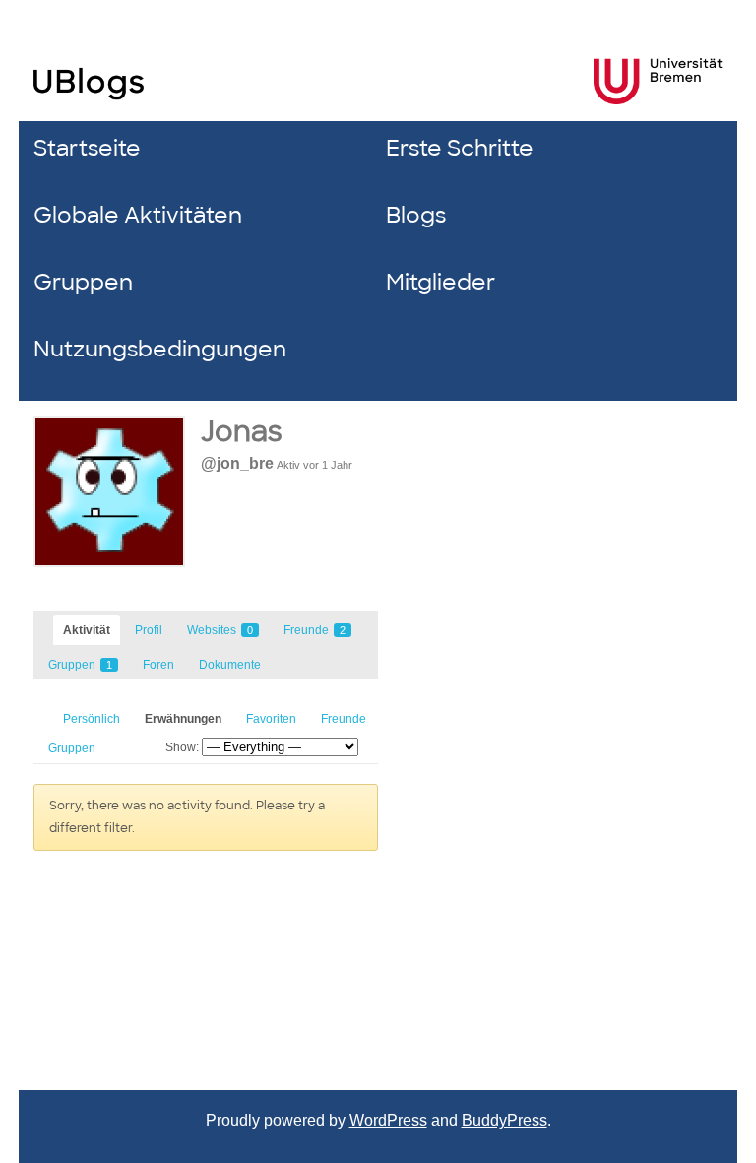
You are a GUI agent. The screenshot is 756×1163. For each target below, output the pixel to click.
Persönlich (91, 719)
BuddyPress (504, 1120)
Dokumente (230, 665)
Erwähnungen (183, 719)
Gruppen (83, 282)
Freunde (315, 630)
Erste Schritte (460, 148)
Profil (148, 630)
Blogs (416, 215)
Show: (182, 747)
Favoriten (271, 719)
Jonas (242, 432)
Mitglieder (440, 282)
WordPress (388, 1120)
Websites (220, 630)
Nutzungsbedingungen (159, 349)
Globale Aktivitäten (137, 215)
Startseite (87, 148)
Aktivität (86, 630)
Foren (158, 665)
